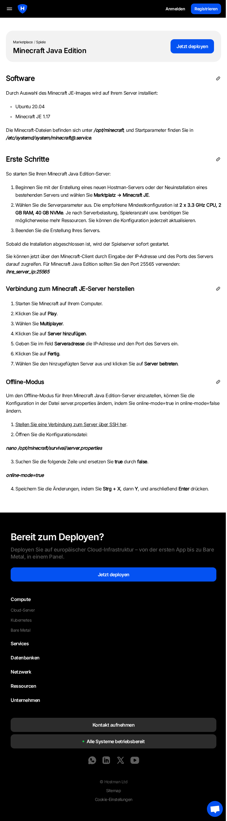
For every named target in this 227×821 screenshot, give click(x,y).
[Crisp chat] (215, 809)
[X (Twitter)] (120, 760)
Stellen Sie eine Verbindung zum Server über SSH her (70, 424)
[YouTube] (135, 760)
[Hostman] (22, 9)
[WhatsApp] (92, 760)
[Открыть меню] (9, 8)
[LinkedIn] (106, 760)
